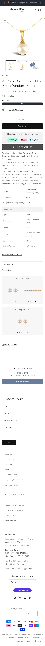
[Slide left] (2, 66)
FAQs (19, 542)
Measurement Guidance (12, 254)
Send (9, 442)
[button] (4, 9)
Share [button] (6, 339)
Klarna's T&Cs (10, 515)
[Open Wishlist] (34, 9)
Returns (8, 469)
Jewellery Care (11, 475)
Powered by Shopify (25, 634)
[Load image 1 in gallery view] (11, 65)
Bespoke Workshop (13, 485)
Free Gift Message (15, 110)
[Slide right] (42, 66)
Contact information (23, 641)
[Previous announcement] (4, 2)
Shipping (8, 464)
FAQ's (7, 526)
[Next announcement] (40, 2)
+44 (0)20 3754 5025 (19, 553)
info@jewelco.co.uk (28, 569)
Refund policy (38, 634)
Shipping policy (36, 637)
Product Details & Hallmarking (17, 495)
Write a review (22, 381)
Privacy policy (10, 637)
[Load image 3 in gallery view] (34, 65)
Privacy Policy (10, 520)
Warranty (8, 500)
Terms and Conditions (14, 510)
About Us (8, 454)
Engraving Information (14, 480)
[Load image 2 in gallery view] (22, 65)
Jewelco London (12, 634)
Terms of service (23, 637)
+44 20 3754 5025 (21, 556)
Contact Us (9, 459)
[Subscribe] (33, 582)
